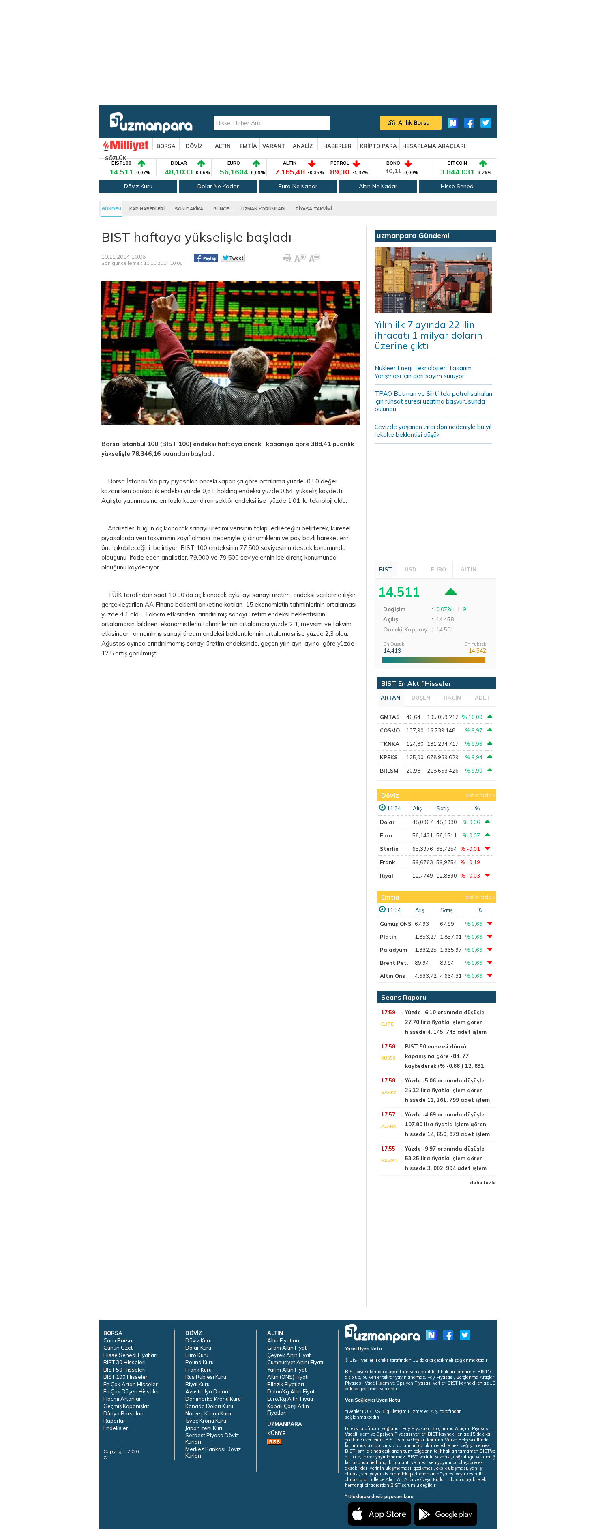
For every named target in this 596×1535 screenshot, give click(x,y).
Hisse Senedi (458, 186)
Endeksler (115, 1428)
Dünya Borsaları (123, 1413)
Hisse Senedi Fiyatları (130, 1355)
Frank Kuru (198, 1369)
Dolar (387, 822)
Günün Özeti (118, 1347)
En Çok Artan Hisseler (130, 1384)
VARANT (273, 146)
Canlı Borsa (117, 1340)
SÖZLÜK (115, 158)
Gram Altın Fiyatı (287, 1347)
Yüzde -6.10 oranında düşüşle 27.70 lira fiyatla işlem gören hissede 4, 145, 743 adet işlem (446, 1022)
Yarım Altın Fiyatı (287, 1369)
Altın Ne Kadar (378, 186)
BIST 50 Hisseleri (124, 1369)
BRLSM (389, 770)
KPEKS (389, 757)
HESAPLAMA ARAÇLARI (433, 146)
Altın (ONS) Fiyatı (288, 1377)
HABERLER (337, 146)
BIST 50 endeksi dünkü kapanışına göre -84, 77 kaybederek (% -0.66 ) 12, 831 (444, 1056)
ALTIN (223, 146)
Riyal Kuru (197, 1384)
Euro (386, 835)
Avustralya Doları (206, 1391)
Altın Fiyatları (283, 1340)
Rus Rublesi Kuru (205, 1377)
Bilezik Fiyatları (285, 1384)
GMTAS (390, 717)
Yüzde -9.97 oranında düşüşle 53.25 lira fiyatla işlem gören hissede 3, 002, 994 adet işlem (446, 1158)
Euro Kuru (196, 1355)
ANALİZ (303, 146)
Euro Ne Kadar (298, 186)
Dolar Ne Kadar (218, 186)
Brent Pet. (394, 963)
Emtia (390, 897)
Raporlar (114, 1420)
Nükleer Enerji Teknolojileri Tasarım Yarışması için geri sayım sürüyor (423, 372)
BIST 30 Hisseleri (124, 1362)
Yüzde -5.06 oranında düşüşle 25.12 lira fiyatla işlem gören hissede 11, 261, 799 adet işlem (447, 1090)
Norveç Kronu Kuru (208, 1413)
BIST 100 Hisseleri (126, 1377)
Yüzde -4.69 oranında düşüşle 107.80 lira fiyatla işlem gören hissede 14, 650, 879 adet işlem (447, 1124)
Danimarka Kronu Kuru (213, 1398)
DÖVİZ (194, 146)
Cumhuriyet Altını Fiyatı (295, 1362)
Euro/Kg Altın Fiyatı (290, 1398)
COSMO (390, 730)
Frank (387, 862)
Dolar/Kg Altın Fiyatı (291, 1391)
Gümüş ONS (396, 924)
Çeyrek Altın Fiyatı (289, 1355)
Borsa (116, 481)
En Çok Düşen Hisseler (131, 1391)
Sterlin (389, 849)
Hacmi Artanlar (122, 1398)
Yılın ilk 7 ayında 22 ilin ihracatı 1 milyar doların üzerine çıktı (428, 335)
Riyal (386, 875)
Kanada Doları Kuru (209, 1406)
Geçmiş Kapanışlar (126, 1406)
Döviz (390, 795)
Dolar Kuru (198, 1347)
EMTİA (248, 146)
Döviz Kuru (138, 186)
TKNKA (389, 744)
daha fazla (478, 795)
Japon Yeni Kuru (204, 1428)
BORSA (166, 146)
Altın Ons (392, 976)
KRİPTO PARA (378, 146)
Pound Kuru (199, 1362)
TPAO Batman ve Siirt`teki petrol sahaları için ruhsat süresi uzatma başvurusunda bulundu (433, 401)
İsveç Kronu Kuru (205, 1420)
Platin (388, 937)
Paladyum (393, 950)
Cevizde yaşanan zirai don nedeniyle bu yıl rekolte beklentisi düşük (433, 430)
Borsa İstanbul (123, 444)
